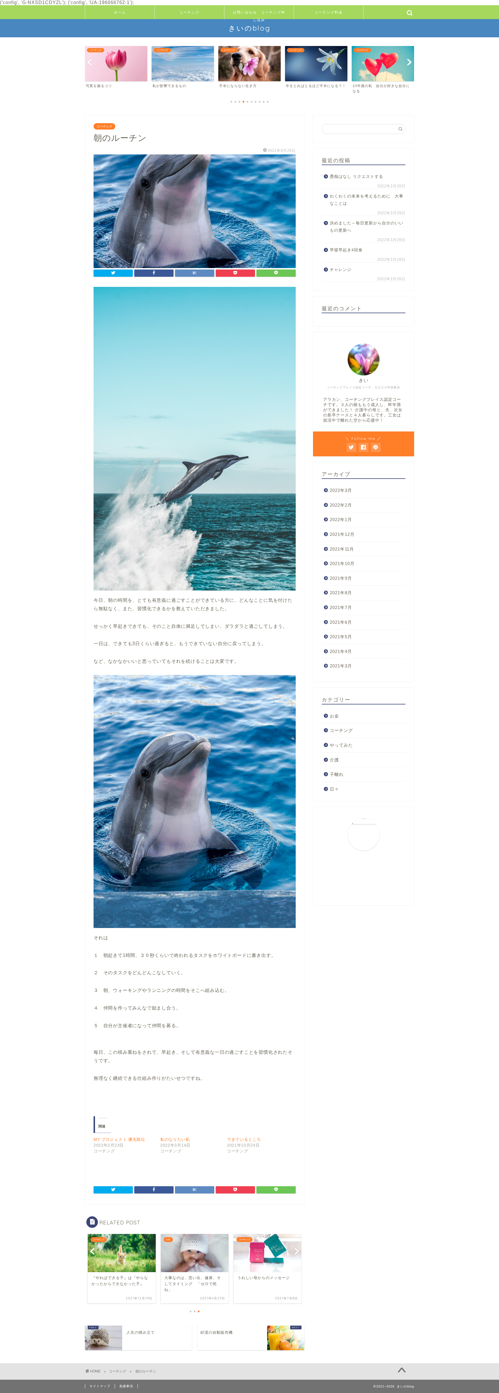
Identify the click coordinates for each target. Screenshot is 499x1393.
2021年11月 (342, 549)
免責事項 (126, 1386)
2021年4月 (341, 651)
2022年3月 (341, 490)
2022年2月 (341, 505)
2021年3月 (341, 665)
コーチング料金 (328, 12)
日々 (334, 789)
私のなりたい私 (175, 1139)
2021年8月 (341, 592)
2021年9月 (341, 578)
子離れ (337, 774)
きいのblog (249, 28)
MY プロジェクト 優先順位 (119, 1139)
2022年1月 (341, 519)
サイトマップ (100, 1386)
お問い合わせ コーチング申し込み (259, 14)
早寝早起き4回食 (346, 250)
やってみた (341, 745)
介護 (334, 759)
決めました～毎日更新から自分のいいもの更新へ (366, 227)
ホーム (120, 12)
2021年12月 (342, 534)
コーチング (189, 12)
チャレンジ (340, 269)
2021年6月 (341, 622)
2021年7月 (341, 607)
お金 (334, 715)
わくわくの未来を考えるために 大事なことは (366, 200)
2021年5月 (341, 636)
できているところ (244, 1139)
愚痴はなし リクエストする (356, 176)
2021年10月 (342, 563)
